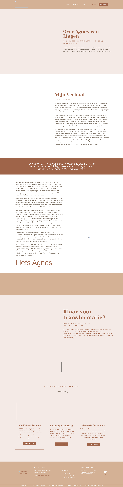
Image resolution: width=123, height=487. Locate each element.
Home (68, 4)
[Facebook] (83, 477)
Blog (85, 4)
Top (105, 474)
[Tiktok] (92, 477)
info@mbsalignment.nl (44, 475)
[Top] (105, 472)
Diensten (76, 4)
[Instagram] (86, 477)
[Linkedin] (89, 477)
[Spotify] (95, 477)
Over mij (93, 4)
